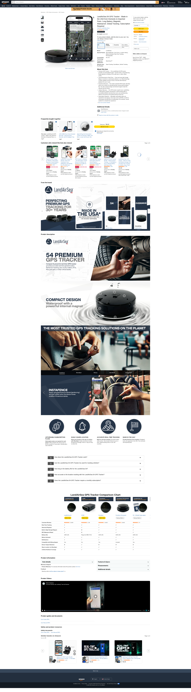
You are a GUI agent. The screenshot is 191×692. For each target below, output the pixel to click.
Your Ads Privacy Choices (112, 683)
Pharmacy (165, 5)
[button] (3, 5)
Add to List (136, 48)
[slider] (93, 610)
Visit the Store (109, 228)
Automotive (116, 5)
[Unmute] (148, 610)
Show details (99, 133)
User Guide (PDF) (45, 619)
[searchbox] (85, 2)
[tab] (62, 373)
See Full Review (65, 584)
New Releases (39, 5)
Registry (88, 5)
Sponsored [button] (43, 637)
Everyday (171, 5)
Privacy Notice (84, 683)
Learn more (103, 112)
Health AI (8, 5)
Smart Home (149, 5)
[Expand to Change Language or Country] (99, 679)
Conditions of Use (76, 683)
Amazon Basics (24, 5)
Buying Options (120, 518)
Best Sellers (32, 5)
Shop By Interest (158, 5)
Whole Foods (54, 5)
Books (68, 5)
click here (78, 566)
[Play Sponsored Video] (95, 648)
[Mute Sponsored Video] (74, 654)
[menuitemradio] (146, 610)
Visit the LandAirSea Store (103, 28)
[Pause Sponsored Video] (74, 651)
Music (93, 5)
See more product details (104, 102)
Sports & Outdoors (140, 5)
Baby (122, 5)
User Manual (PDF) (45, 622)
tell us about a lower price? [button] (57, 571)
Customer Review (50, 584)
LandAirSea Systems (143, 36)
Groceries (47, 5)
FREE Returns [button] (100, 40)
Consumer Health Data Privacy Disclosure (96, 683)
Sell (79, 5)
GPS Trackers (61, 12)
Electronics (43, 12)
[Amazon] (5, 2)
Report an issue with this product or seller (108, 115)
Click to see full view (70, 68)
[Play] (42, 610)
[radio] (42, 17)
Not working (58, 584)
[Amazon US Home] (81, 679)
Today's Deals (61, 5)
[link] (67, 126)
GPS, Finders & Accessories (52, 12)
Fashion (83, 5)
